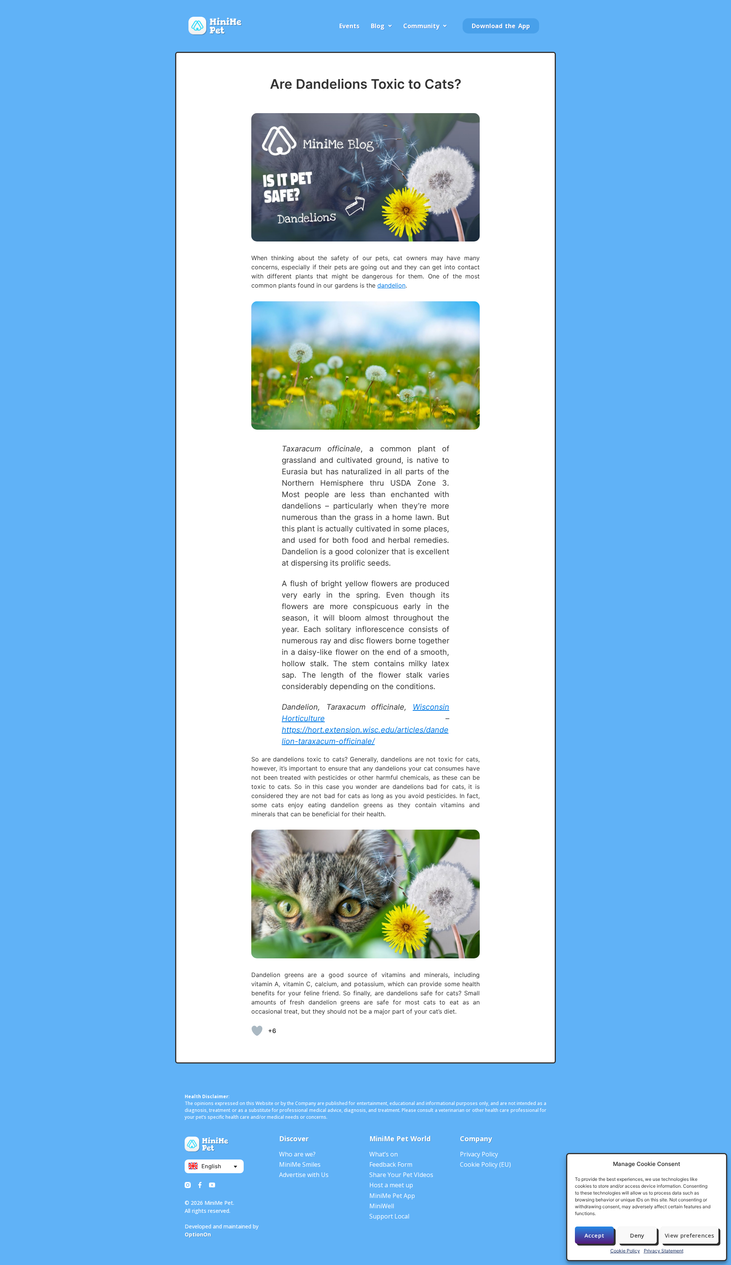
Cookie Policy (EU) (485, 1164)
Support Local (389, 1216)
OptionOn (198, 1234)
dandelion (391, 285)
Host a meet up (391, 1185)
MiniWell (381, 1206)
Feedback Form (390, 1164)
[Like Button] (257, 1030)
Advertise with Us (304, 1175)
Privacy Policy (479, 1154)
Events (349, 26)
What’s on (383, 1154)
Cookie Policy (625, 1251)
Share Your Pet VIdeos (401, 1175)
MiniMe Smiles (300, 1164)
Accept (594, 1235)
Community (421, 26)
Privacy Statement (663, 1251)
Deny (637, 1235)
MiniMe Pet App (392, 1195)
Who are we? (297, 1154)
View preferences (689, 1235)
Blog (378, 26)
